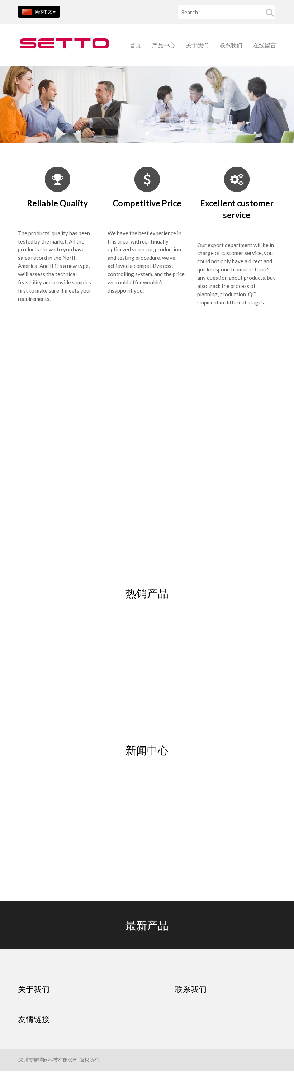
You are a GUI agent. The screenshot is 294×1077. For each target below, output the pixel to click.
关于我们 (197, 45)
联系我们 (230, 45)
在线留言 (264, 45)
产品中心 (163, 45)
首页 (135, 45)
